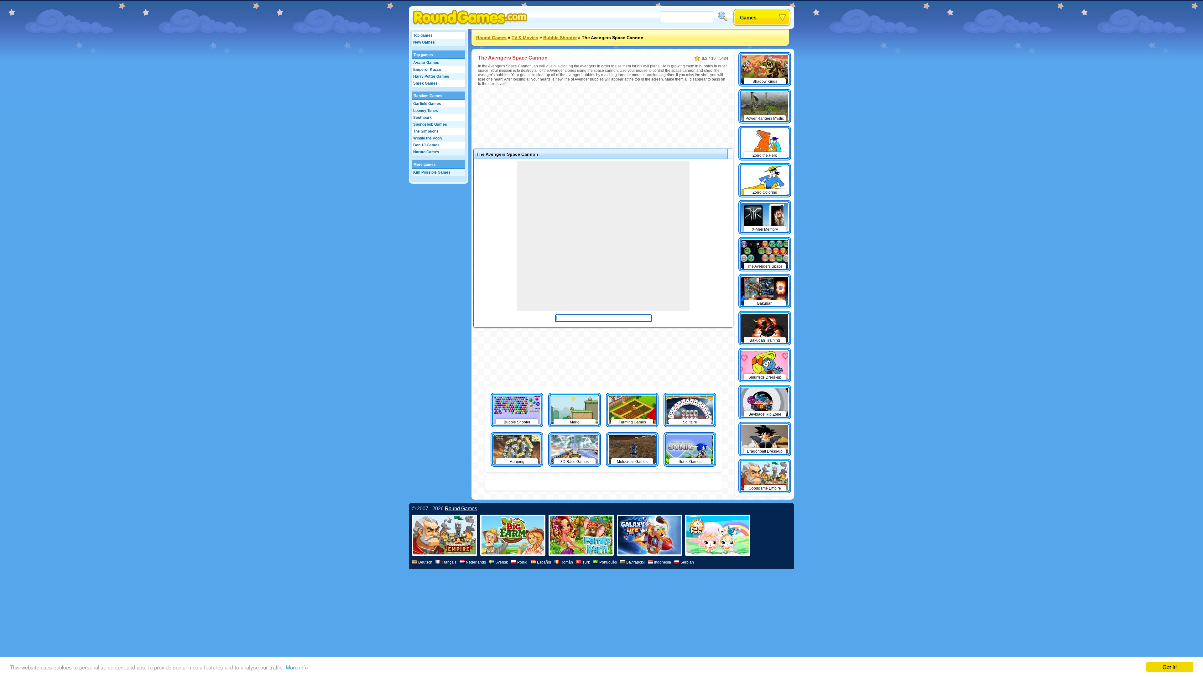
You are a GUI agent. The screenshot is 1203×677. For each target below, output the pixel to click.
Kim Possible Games (431, 172)
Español (544, 562)
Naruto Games (426, 152)
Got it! (1170, 667)
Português (608, 562)
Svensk (501, 562)
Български (635, 562)
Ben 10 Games (426, 145)
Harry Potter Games (431, 76)
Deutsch (425, 562)
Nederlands (476, 562)
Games (748, 17)
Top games (423, 35)
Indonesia (662, 562)
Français (449, 562)
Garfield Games (427, 104)
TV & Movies (525, 37)
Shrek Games (425, 83)
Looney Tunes (425, 110)
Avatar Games (426, 62)
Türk (586, 562)
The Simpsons (426, 131)
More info (297, 667)
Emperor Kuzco (427, 69)
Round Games (491, 37)
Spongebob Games (430, 124)
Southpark (422, 117)
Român (566, 562)
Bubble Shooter (560, 37)
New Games (424, 42)
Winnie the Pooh (427, 138)
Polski (522, 562)
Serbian (687, 562)
